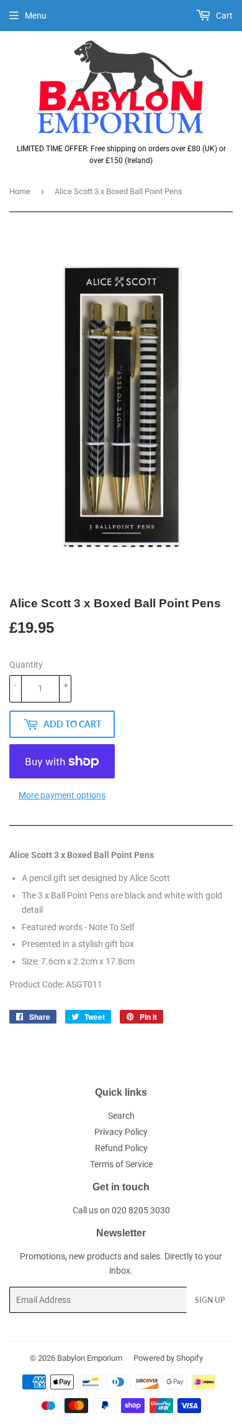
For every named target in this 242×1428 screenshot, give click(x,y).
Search (121, 1116)
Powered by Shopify (168, 1358)
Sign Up (210, 1300)
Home (19, 191)
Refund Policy (121, 1148)
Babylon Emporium (89, 1358)
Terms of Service (121, 1164)
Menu (36, 16)
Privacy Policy (121, 1132)
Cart (223, 16)
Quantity (26, 665)
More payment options (62, 795)
